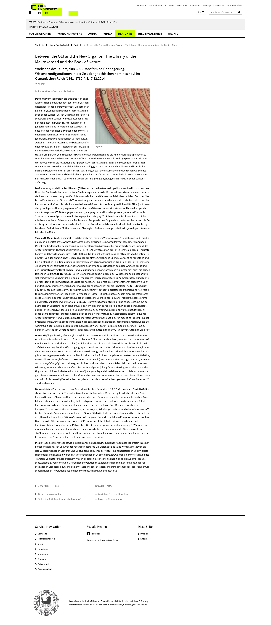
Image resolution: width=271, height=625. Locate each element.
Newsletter (182, 5)
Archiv (173, 33)
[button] (201, 12)
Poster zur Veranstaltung (110, 499)
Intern (171, 5)
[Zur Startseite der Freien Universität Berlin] (52, 9)
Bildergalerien (150, 33)
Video (107, 33)
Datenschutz (219, 5)
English (144, 538)
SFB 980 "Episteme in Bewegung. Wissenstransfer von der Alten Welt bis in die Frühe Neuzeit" (73, 22)
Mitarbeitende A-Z (157, 5)
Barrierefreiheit (234, 5)
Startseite (141, 5)
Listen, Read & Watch (43, 27)
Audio (92, 33)
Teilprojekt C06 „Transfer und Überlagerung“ (59, 499)
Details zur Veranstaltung (50, 494)
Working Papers (69, 33)
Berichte (125, 33)
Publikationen (40, 33)
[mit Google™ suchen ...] (239, 11)
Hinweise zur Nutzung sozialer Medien (102, 540)
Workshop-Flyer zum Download (113, 494)
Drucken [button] (144, 533)
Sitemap (206, 5)
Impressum (194, 5)
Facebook (95, 533)
